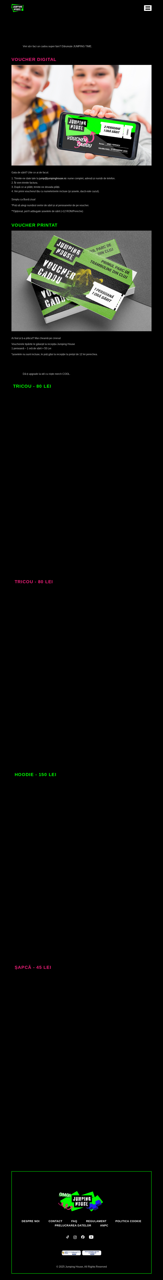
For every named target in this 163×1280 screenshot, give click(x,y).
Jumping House (74, 1266)
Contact (55, 1221)
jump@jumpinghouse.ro (52, 178)
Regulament (96, 1221)
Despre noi (31, 1221)
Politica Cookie (128, 1221)
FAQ (74, 1221)
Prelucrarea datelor (73, 1225)
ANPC (104, 1225)
